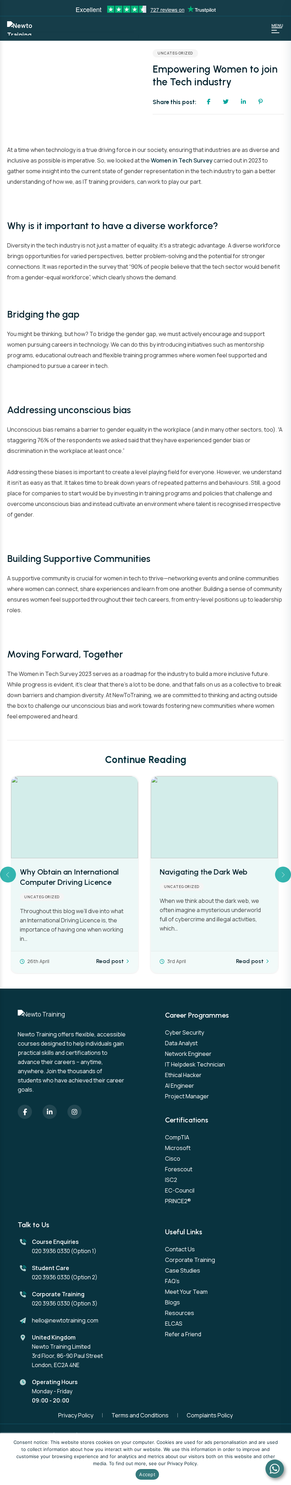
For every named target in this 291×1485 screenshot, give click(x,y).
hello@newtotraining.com (65, 1320)
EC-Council (179, 1190)
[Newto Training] (24, 28)
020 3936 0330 (51, 1251)
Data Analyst (181, 1043)
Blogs (172, 1302)
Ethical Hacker (183, 1075)
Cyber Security (184, 1032)
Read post (110, 961)
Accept (147, 1474)
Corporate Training (190, 1260)
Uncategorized (175, 53)
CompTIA (177, 1137)
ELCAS (173, 1323)
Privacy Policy (75, 1415)
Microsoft (178, 1148)
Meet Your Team (186, 1292)
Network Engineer (188, 1054)
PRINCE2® (178, 1201)
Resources (179, 1313)
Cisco (172, 1158)
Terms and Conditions (140, 1415)
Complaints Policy (210, 1415)
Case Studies (182, 1270)
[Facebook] (25, 1112)
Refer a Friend (183, 1334)
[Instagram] (74, 1112)
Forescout (178, 1169)
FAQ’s (172, 1281)
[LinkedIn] (50, 1112)
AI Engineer (179, 1085)
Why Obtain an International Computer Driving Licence (69, 877)
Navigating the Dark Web (203, 872)
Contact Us (180, 1249)
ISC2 (171, 1180)
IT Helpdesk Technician (195, 1064)
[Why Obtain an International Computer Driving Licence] (74, 817)
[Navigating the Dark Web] (214, 817)
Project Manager (187, 1096)
